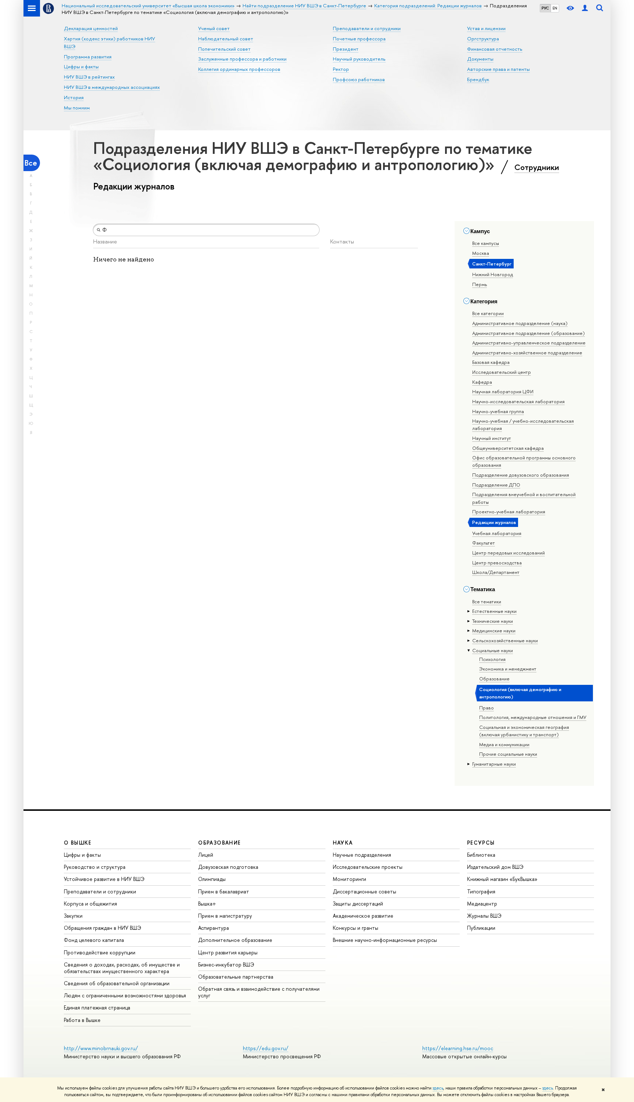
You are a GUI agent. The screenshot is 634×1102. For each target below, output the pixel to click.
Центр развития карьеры (228, 952)
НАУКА (343, 842)
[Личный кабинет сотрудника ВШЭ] (584, 8)
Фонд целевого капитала (94, 939)
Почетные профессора (359, 38)
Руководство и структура (94, 866)
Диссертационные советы (364, 891)
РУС (545, 8)
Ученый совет (214, 28)
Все (31, 163)
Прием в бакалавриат (223, 891)
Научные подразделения (362, 854)
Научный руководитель (359, 58)
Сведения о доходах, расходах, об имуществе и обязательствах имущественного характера (122, 968)
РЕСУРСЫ (481, 842)
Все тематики (486, 601)
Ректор (341, 69)
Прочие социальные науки (508, 754)
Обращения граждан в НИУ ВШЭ (102, 927)
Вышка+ (207, 903)
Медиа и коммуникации (504, 744)
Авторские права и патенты (498, 69)
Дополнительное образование (235, 939)
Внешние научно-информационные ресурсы (385, 939)
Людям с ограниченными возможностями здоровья (125, 995)
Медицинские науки (493, 630)
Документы (480, 58)
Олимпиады (212, 878)
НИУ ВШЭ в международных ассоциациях (112, 87)
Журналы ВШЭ (484, 915)
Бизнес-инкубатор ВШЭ (226, 964)
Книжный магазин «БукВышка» (502, 878)
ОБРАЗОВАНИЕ (219, 842)
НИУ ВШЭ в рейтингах (89, 76)
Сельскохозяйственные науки (505, 640)
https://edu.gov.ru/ (265, 1048)
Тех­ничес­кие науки (492, 621)
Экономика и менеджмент (507, 668)
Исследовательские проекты (367, 866)
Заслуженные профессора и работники (242, 58)
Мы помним (77, 107)
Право (486, 707)
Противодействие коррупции (99, 952)
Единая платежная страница (97, 1007)
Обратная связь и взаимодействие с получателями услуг (259, 992)
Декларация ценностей (91, 28)
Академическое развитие (363, 915)
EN (555, 8)
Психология (492, 659)
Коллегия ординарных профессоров (239, 69)
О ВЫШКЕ (78, 842)
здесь (438, 1088)
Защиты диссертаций (358, 903)
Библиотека (481, 854)
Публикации (481, 927)
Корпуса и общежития (90, 903)
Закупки (73, 915)
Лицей (205, 854)
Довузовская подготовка (228, 866)
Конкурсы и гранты (355, 927)
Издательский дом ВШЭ (495, 866)
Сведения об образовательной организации (117, 983)
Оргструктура (483, 38)
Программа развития (88, 56)
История (74, 97)
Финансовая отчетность (494, 49)
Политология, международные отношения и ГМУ (532, 717)
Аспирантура (213, 927)
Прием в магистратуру (225, 915)
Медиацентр (482, 903)
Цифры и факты (81, 66)
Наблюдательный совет (225, 38)
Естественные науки (494, 611)
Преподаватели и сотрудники (367, 28)
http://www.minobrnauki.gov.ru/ (101, 1048)
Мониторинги (349, 878)
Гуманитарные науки (494, 763)
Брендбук (478, 79)
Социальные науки (492, 650)
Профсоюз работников (359, 79)
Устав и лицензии (486, 28)
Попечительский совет (224, 49)
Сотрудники (536, 167)
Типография (481, 891)
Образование (494, 678)
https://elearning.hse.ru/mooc (457, 1048)
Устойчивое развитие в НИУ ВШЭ (104, 878)
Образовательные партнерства (235, 976)
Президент (345, 49)
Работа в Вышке (82, 1019)
